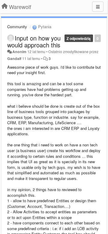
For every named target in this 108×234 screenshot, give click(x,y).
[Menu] (98, 7)
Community (17, 26)
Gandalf (14, 58)
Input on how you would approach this (34, 41)
